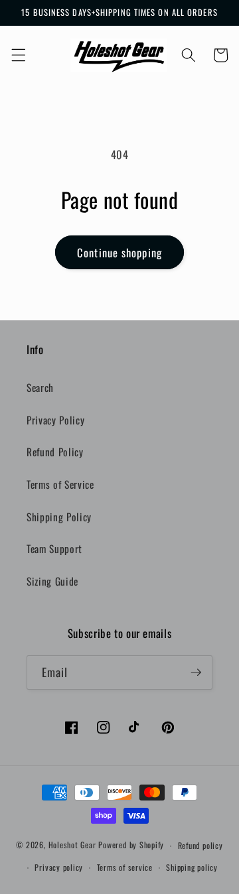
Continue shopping (119, 252)
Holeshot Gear (72, 845)
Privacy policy (59, 867)
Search (40, 387)
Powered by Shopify (131, 845)
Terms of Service (60, 484)
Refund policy (200, 845)
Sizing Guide (52, 581)
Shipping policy (192, 867)
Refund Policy (55, 451)
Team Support (54, 548)
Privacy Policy (55, 420)
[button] (18, 55)
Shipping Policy (59, 516)
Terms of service (125, 867)
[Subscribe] (196, 672)
